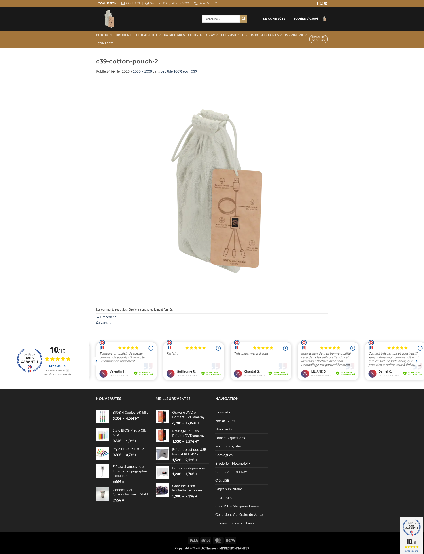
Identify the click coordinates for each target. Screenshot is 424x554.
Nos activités (225, 420)
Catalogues (174, 35)
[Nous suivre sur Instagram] (321, 3)
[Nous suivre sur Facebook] (317, 3)
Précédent (106, 317)
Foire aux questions (230, 438)
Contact (105, 43)
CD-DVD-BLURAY (201, 35)
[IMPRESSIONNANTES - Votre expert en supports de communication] (145, 19)
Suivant (104, 322)
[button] (275, 18)
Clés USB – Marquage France (237, 506)
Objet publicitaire (228, 489)
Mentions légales (228, 446)
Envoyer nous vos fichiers (234, 523)
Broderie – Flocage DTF (137, 35)
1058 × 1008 (142, 71)
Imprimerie (294, 35)
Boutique (104, 35)
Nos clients (223, 429)
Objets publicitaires (260, 35)
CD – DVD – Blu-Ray (231, 472)
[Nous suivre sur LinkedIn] (325, 3)
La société (222, 412)
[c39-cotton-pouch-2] (212, 189)
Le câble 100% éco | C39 (179, 71)
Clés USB (228, 35)
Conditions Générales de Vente (239, 514)
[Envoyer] (243, 19)
